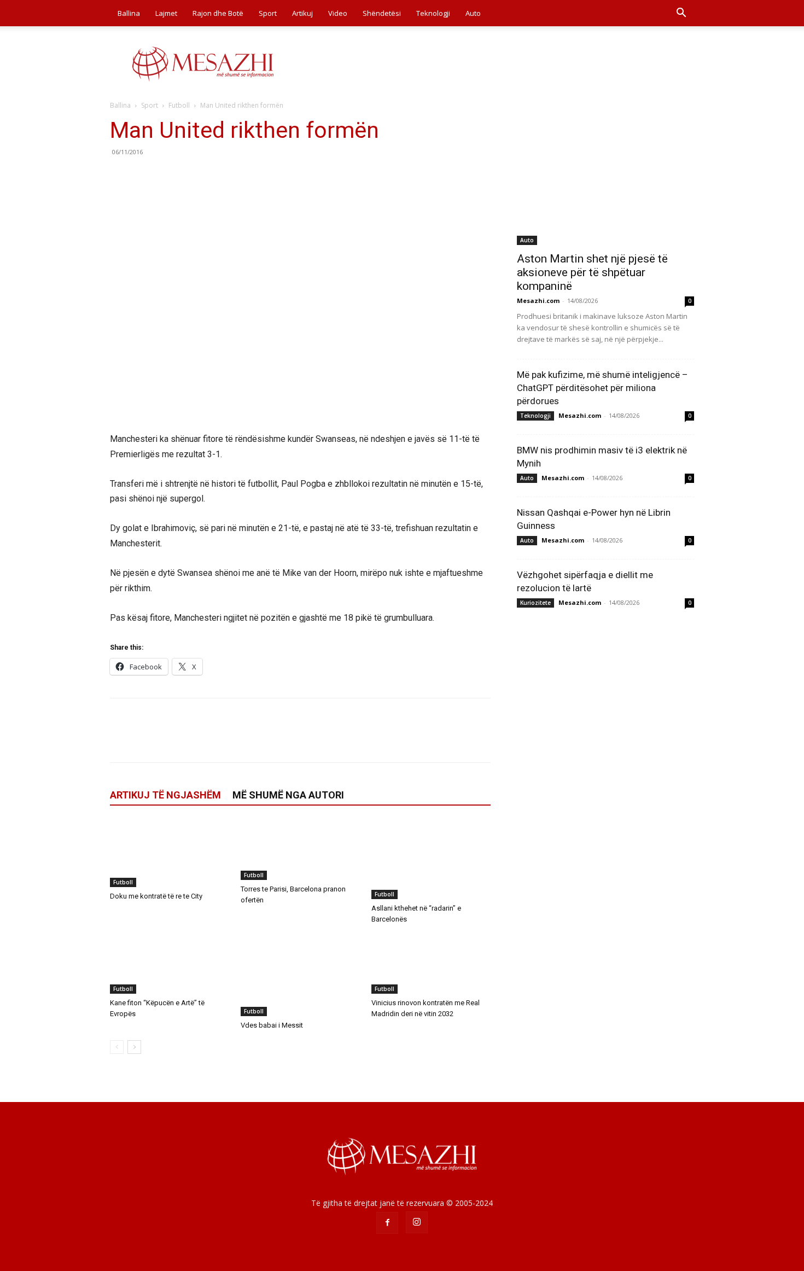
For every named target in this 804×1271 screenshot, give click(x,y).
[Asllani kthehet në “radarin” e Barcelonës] (431, 859)
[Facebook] (121, 177)
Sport (268, 13)
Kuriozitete (535, 603)
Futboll (179, 105)
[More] (222, 177)
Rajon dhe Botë (218, 13)
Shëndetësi (382, 13)
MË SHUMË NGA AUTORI (288, 795)
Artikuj (302, 13)
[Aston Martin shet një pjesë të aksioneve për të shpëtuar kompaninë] (605, 180)
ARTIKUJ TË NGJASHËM (165, 795)
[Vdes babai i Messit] (300, 975)
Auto (473, 13)
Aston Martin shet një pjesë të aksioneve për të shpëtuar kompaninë (592, 272)
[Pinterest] (171, 177)
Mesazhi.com (538, 300)
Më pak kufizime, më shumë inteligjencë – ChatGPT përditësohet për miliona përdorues (602, 387)
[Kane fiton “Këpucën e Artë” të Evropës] (169, 964)
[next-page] (134, 1047)
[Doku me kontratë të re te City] (169, 853)
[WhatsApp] (196, 177)
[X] (146, 177)
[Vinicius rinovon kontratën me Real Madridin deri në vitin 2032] (431, 964)
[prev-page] (117, 1047)
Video (337, 13)
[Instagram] (417, 1222)
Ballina (129, 13)
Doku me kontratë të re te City (156, 896)
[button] (681, 14)
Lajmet (166, 13)
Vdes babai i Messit (272, 1025)
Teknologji (433, 13)
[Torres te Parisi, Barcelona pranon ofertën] (300, 850)
